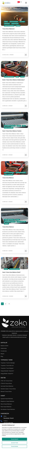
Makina (6, 21)
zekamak (18, 25)
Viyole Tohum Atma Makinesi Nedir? (11, 272)
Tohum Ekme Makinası (9, 76)
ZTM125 (22, 76)
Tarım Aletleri (15, 23)
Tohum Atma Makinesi (9, 25)
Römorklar (7, 23)
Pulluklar (22, 21)
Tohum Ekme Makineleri (8, 28)
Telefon (6, 421)
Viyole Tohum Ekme (9, 127)
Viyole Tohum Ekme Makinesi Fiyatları (12, 131)
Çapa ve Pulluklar (14, 21)
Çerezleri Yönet (14, 442)
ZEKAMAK (11, 54)
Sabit (17, 76)
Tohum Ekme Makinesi (20, 172)
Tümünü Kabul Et (14, 439)
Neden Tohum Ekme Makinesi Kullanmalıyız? (13, 80)
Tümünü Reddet (14, 446)
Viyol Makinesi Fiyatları (10, 125)
